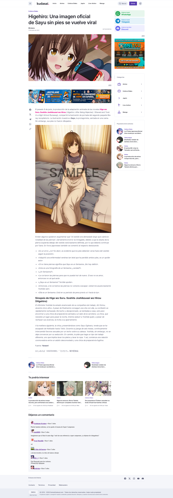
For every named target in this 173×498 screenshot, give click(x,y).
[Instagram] (134, 478)
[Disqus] (70, 445)
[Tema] (140, 3)
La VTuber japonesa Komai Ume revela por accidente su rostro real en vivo (45, 367)
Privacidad (51, 485)
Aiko (78, 405)
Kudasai (50, 405)
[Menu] (30, 3)
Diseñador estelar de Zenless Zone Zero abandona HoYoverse (99, 367)
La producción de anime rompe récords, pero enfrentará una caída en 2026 (41, 402)
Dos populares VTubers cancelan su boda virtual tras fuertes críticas (97, 401)
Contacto (32, 485)
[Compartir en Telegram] (30, 119)
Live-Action (92, 3)
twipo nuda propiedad (93, 492)
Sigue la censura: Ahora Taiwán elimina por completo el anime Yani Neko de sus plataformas (69, 402)
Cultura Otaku (72, 3)
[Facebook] (125, 478)
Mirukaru (31, 28)
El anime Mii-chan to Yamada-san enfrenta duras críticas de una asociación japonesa (131, 151)
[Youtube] (138, 478)
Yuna (106, 405)
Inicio (54, 3)
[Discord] (143, 478)
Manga (102, 3)
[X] (129, 478)
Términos (41, 485)
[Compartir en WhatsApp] (30, 124)
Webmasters (63, 485)
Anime (62, 3)
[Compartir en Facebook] (30, 109)
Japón (83, 3)
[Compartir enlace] (30, 129)
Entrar (133, 3)
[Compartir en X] (30, 114)
